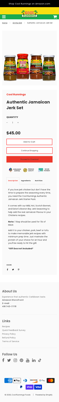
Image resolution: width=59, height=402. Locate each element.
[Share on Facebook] (8, 269)
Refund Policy (9, 337)
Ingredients (26, 181)
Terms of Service (10, 341)
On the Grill (17, 23)
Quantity (12, 117)
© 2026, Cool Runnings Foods (18, 395)
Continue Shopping (29, 150)
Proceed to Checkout (29, 159)
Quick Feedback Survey (13, 330)
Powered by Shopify (44, 395)
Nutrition (38, 181)
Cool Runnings (16, 94)
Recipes (6, 326)
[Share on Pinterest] (18, 269)
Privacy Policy (9, 333)
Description (13, 181)
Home (4, 23)
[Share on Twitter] (13, 269)
